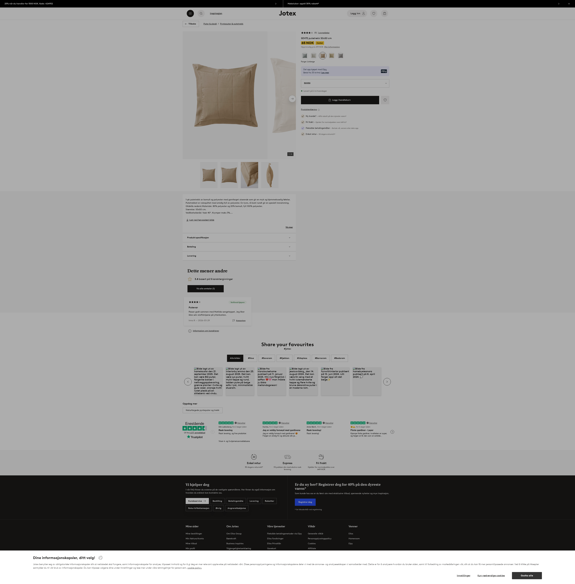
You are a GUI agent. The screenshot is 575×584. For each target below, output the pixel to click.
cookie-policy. (194, 567)
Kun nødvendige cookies (491, 575)
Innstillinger (463, 575)
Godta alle (527, 575)
